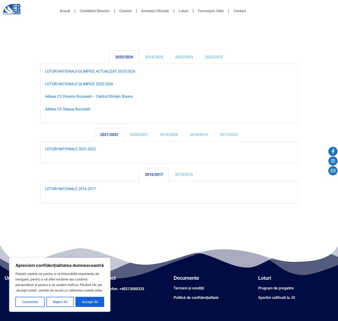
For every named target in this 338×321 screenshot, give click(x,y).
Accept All (90, 302)
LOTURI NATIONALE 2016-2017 (70, 189)
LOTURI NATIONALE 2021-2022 (70, 149)
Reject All (60, 302)
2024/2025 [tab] (154, 57)
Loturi (183, 11)
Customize (30, 302)
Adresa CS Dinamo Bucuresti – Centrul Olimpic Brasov (89, 96)
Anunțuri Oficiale (155, 11)
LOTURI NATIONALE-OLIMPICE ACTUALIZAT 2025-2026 (90, 71)
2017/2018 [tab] (229, 135)
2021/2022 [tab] (109, 135)
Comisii (125, 11)
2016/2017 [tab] (154, 174)
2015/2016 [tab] (184, 174)
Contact (239, 11)
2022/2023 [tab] (214, 57)
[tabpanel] (169, 94)
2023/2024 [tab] (184, 57)
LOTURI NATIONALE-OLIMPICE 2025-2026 (79, 84)
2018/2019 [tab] (199, 135)
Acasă (65, 11)
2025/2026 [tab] (124, 57)
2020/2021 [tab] (139, 135)
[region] (59, 285)
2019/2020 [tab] (169, 135)
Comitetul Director (95, 11)
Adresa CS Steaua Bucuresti (67, 109)
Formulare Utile (211, 11)
